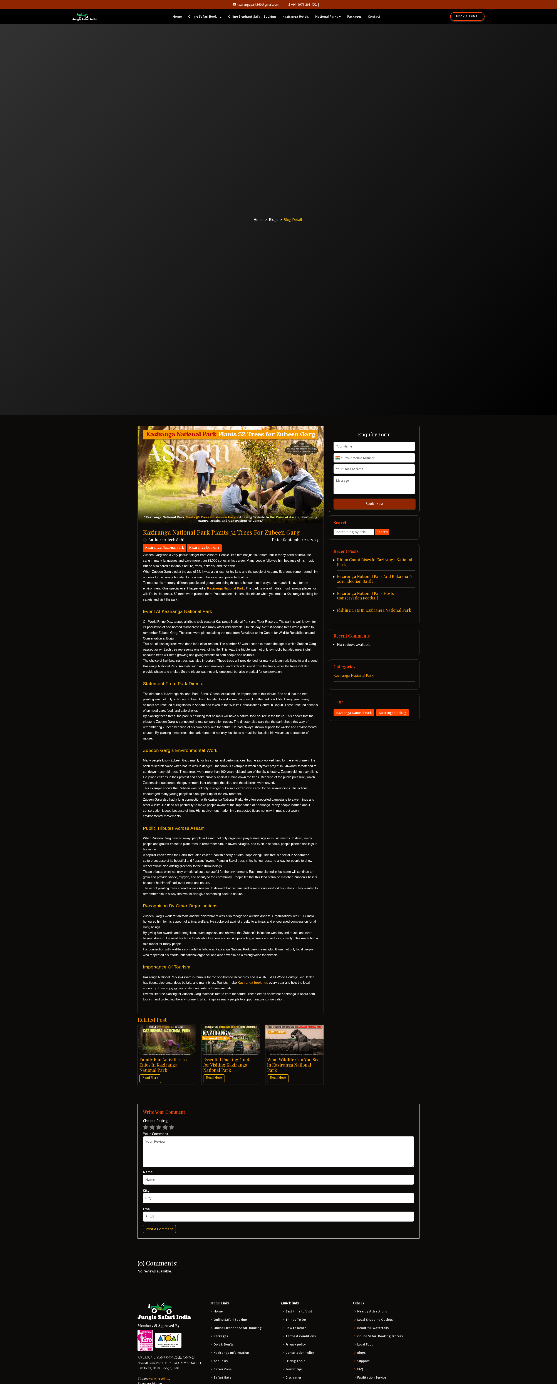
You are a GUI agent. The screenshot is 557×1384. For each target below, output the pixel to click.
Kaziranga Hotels (295, 16)
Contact (374, 16)
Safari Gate (222, 1377)
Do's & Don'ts (224, 1344)
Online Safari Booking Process (380, 1336)
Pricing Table (295, 1360)
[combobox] (339, 457)
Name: (148, 1172)
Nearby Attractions (372, 1311)
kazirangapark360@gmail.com (258, 4)
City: (147, 1190)
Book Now (374, 504)
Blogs (273, 219)
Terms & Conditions (300, 1336)
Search (382, 531)
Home (177, 16)
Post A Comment (159, 1229)
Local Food (365, 1344)
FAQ (360, 1369)
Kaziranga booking (392, 712)
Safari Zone (223, 1369)
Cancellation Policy (299, 1352)
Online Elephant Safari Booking (252, 16)
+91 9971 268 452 (304, 4)
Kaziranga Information (231, 1352)
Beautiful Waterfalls (373, 1327)
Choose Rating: (155, 1120)
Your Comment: (156, 1133)
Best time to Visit (298, 1311)
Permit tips (293, 1369)
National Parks (327, 16)
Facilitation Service (371, 1377)
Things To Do (295, 1319)
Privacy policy (295, 1344)
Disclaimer (293, 1377)
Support (363, 1360)
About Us (221, 1360)
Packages (354, 16)
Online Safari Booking (204, 16)
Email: (147, 1209)
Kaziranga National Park (354, 675)
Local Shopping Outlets (375, 1319)
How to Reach (295, 1327)
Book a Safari (467, 16)
